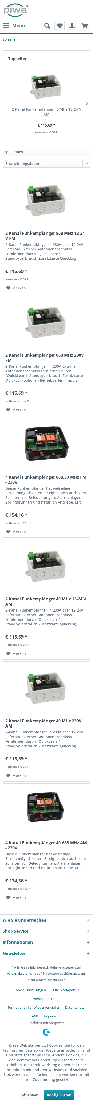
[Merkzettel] (59, 26)
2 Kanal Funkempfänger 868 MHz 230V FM (44, 358)
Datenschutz (74, 1007)
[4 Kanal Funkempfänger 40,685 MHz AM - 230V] (46, 809)
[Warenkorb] (85, 26)
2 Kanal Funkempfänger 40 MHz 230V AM (43, 723)
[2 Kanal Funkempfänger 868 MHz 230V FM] (46, 322)
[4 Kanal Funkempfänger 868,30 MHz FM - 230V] (46, 443)
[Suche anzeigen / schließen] (47, 26)
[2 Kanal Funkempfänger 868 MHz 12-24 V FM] (46, 200)
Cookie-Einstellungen (30, 990)
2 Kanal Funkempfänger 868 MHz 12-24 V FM (45, 236)
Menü (18, 26)
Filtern (16, 151)
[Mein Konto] (72, 26)
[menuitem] (13, 26)
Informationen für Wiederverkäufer (32, 1007)
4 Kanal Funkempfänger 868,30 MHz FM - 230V (45, 479)
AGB (35, 1016)
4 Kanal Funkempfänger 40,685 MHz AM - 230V (46, 845)
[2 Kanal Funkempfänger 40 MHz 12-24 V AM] (46, 86)
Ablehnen (29, 1094)
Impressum (52, 1016)
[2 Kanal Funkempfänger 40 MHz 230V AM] (46, 687)
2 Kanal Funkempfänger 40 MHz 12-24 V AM (46, 112)
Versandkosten (18, 973)
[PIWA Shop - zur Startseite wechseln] (15, 10)
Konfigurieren (59, 1094)
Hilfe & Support (64, 990)
